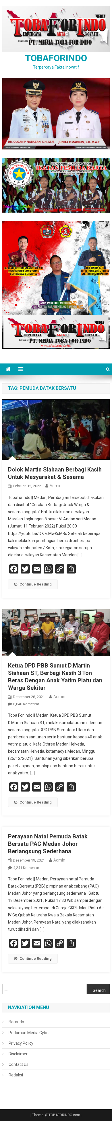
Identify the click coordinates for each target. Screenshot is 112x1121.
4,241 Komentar (26, 868)
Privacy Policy (21, 1043)
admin (55, 485)
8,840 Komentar (26, 704)
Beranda (16, 1022)
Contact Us (18, 1064)
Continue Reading (36, 584)
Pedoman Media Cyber (29, 1032)
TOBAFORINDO (56, 58)
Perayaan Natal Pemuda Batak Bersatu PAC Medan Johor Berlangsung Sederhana (48, 844)
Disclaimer (18, 1054)
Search (99, 990)
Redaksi (16, 1075)
